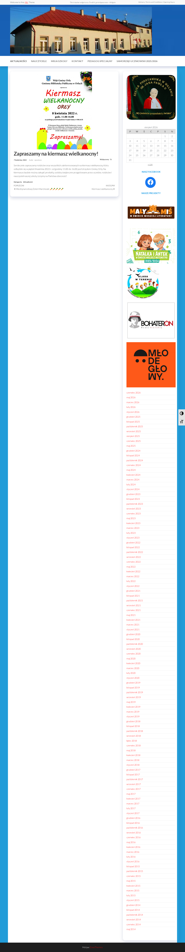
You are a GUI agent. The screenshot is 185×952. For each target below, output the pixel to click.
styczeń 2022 (132, 586)
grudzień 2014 (133, 905)
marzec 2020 (132, 668)
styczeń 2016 (132, 861)
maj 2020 (131, 658)
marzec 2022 (132, 576)
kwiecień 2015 (133, 885)
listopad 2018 (133, 726)
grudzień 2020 (133, 634)
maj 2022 (131, 566)
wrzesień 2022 (133, 557)
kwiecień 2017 (133, 798)
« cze (150, 164)
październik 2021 (134, 600)
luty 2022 (131, 581)
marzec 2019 (132, 711)
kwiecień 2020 (133, 663)
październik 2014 (134, 914)
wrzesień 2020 (133, 649)
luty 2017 (131, 808)
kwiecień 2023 (133, 523)
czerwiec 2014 (133, 924)
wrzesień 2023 (133, 508)
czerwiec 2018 (133, 745)
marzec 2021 (132, 624)
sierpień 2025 (133, 436)
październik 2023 (134, 504)
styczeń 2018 (132, 765)
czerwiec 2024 (133, 465)
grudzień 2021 (133, 590)
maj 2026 (131, 397)
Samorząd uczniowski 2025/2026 (137, 61)
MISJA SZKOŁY (59, 61)
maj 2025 (131, 445)
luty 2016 (131, 856)
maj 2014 (131, 929)
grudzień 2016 (133, 818)
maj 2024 (131, 470)
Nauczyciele (39, 61)
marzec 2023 (132, 528)
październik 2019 (134, 692)
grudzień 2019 (133, 682)
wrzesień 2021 (133, 605)
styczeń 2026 (132, 412)
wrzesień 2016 (133, 832)
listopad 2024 (133, 455)
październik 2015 (134, 871)
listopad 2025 (133, 421)
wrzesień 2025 (133, 431)
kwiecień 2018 (133, 755)
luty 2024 (131, 484)
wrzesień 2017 (133, 784)
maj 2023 (131, 518)
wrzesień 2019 (133, 697)
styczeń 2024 (132, 489)
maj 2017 (131, 794)
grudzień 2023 (133, 494)
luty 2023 (131, 533)
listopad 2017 (133, 774)
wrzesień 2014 (133, 919)
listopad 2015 (133, 866)
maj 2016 (131, 842)
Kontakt (77, 61)
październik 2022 (134, 552)
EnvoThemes (96, 947)
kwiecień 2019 (133, 706)
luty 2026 (131, 407)
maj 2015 (131, 880)
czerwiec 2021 (133, 610)
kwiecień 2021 (133, 619)
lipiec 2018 (131, 740)
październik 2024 (134, 460)
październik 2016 (134, 827)
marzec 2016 (132, 852)
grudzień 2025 (133, 416)
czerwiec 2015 (133, 876)
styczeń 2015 (132, 900)
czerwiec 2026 (133, 392)
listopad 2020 (133, 639)
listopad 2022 (133, 547)
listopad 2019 (133, 687)
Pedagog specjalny (100, 61)
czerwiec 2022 (133, 561)
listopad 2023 (133, 499)
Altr (26, 2)
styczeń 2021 (132, 629)
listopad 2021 (133, 595)
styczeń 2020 (132, 678)
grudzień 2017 (133, 769)
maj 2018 (131, 750)
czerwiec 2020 (133, 653)
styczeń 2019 (132, 716)
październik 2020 (134, 644)
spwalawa (38, 160)
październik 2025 (134, 426)
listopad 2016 (133, 823)
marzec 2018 (132, 760)
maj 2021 (131, 615)
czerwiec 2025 (133, 441)
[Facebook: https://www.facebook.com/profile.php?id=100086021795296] (150, 182)
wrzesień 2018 (133, 735)
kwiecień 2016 (133, 847)
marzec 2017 (132, 803)
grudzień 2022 (133, 542)
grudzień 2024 (133, 450)
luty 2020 (131, 673)
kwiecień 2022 (133, 571)
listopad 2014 (133, 910)
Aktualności (18, 61)
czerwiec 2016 (133, 837)
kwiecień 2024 (133, 474)
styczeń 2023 (132, 537)
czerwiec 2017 (133, 789)
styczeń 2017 (132, 813)
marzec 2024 (132, 479)
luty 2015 (131, 895)
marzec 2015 (132, 890)
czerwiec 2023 (133, 513)
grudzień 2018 (133, 721)
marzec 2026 (132, 402)
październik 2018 (134, 731)
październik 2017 (134, 779)
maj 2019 (131, 702)
